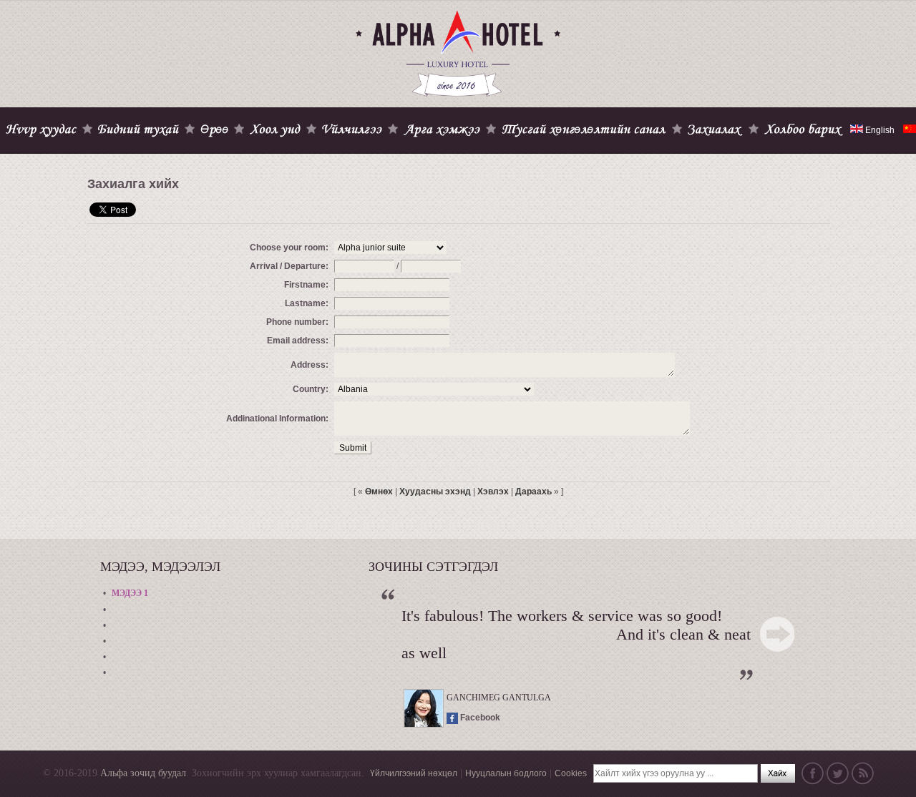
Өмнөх (379, 491)
